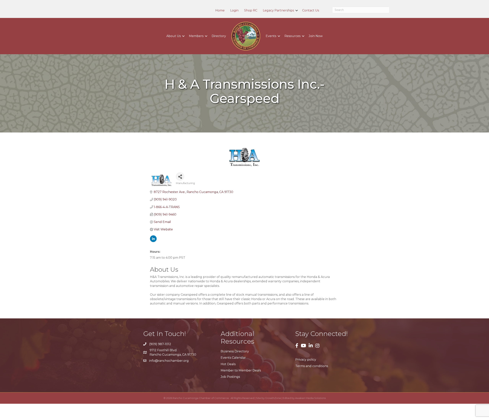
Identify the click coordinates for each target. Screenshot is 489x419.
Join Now (316, 36)
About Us (173, 36)
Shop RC (250, 10)
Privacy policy (305, 359)
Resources (292, 36)
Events (271, 36)
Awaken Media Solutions (310, 398)
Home (220, 10)
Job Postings (230, 377)
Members (196, 36)
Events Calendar (233, 357)
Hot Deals (228, 364)
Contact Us (310, 10)
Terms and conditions (311, 366)
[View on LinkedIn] (153, 241)
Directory (219, 36)
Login (234, 10)
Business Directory (235, 351)
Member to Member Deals (241, 370)
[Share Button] (180, 176)
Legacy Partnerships (278, 10)
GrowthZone (273, 398)
